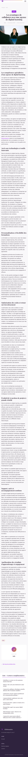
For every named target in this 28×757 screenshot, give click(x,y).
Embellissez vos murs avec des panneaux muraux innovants (13, 680)
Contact (3, 748)
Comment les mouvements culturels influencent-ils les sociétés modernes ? (12, 716)
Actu (7, 7)
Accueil (3, 7)
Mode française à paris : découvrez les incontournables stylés (12, 712)
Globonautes (8, 729)
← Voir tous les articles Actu (8, 664)
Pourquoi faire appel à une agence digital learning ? (13, 707)
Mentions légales (5, 746)
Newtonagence (5, 138)
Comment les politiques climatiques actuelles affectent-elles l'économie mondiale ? (14, 689)
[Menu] (25, 1)
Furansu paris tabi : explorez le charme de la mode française (13, 703)
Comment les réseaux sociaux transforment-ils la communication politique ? (13, 694)
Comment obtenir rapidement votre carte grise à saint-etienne (13, 698)
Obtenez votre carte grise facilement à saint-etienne (13, 685)
